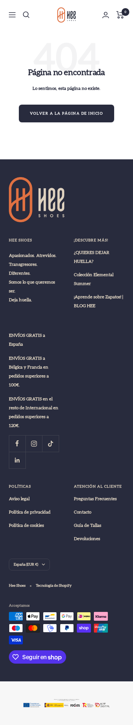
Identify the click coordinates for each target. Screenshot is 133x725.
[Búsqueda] (26, 14)
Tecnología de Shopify (54, 585)
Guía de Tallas (87, 525)
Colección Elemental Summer (93, 279)
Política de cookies (26, 525)
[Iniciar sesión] (105, 15)
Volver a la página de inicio (66, 113)
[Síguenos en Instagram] (33, 443)
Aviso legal (19, 499)
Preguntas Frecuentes (95, 499)
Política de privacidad (30, 512)
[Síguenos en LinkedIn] (17, 460)
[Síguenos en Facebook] (17, 443)
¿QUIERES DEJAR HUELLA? (91, 257)
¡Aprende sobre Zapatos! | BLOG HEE (98, 301)
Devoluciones (87, 538)
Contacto (82, 512)
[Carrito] (120, 14)
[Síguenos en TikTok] (50, 443)
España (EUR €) (26, 564)
